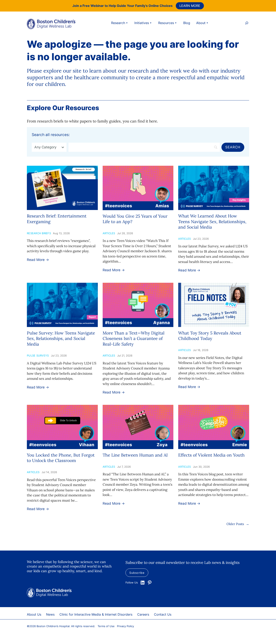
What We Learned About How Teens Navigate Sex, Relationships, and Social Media (212, 221)
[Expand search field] (246, 23)
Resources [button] (166, 23)
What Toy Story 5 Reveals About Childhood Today (209, 335)
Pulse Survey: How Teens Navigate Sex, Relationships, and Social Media (61, 338)
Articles (109, 233)
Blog (186, 23)
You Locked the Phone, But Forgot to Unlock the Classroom (61, 457)
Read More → (38, 260)
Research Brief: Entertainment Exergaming (56, 218)
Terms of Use (106, 626)
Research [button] (118, 23)
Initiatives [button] (141, 23)
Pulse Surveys (38, 355)
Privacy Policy (125, 626)
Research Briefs (39, 233)
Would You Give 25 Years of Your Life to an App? (135, 218)
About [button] (200, 23)
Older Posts (237, 524)
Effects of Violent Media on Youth (211, 455)
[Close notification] (269, 5)
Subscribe (136, 572)
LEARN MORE (189, 6)
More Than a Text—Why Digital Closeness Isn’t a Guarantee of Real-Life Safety (133, 338)
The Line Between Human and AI (135, 455)
